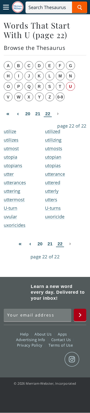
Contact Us (61, 339)
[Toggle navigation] (6, 7)
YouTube (53, 359)
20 (27, 113)
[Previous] (18, 114)
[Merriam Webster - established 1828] (18, 7)
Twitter (35, 359)
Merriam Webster (16, 292)
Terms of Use (60, 345)
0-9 (60, 97)
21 (37, 113)
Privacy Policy (30, 345)
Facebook (17, 359)
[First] (8, 114)
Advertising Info (31, 339)
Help (25, 334)
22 (47, 113)
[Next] (58, 114)
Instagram (71, 359)
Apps (63, 334)
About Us (43, 334)
